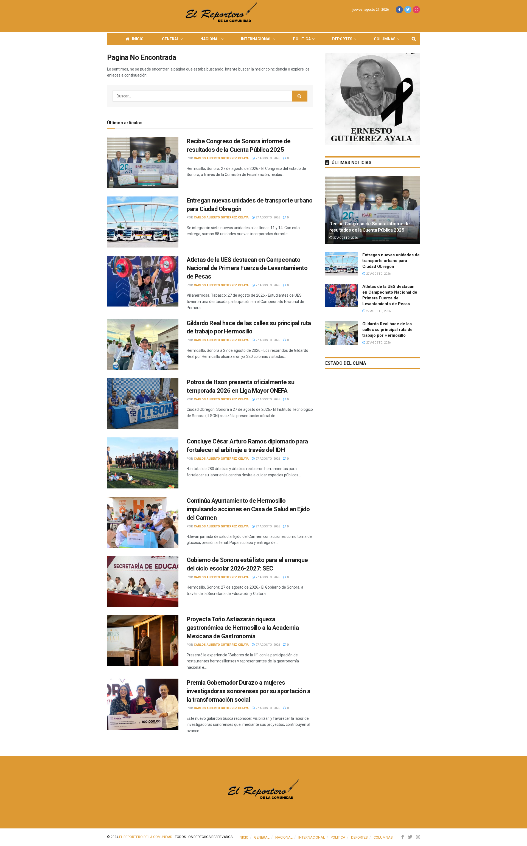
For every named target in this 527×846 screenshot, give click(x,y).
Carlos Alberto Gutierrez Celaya (221, 158)
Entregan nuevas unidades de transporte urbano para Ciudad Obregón (391, 260)
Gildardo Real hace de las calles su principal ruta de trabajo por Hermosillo (387, 329)
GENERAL (170, 39)
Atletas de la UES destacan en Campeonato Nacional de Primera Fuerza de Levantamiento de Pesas (247, 268)
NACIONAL (210, 39)
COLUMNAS (385, 39)
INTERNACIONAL (256, 39)
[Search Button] (299, 96)
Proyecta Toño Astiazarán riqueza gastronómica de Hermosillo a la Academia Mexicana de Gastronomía (243, 628)
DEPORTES (342, 39)
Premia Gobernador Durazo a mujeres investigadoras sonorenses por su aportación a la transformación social (248, 691)
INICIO (138, 39)
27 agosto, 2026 (267, 158)
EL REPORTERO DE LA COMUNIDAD (145, 837)
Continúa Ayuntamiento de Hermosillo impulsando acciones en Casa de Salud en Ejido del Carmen (248, 509)
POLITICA (302, 39)
